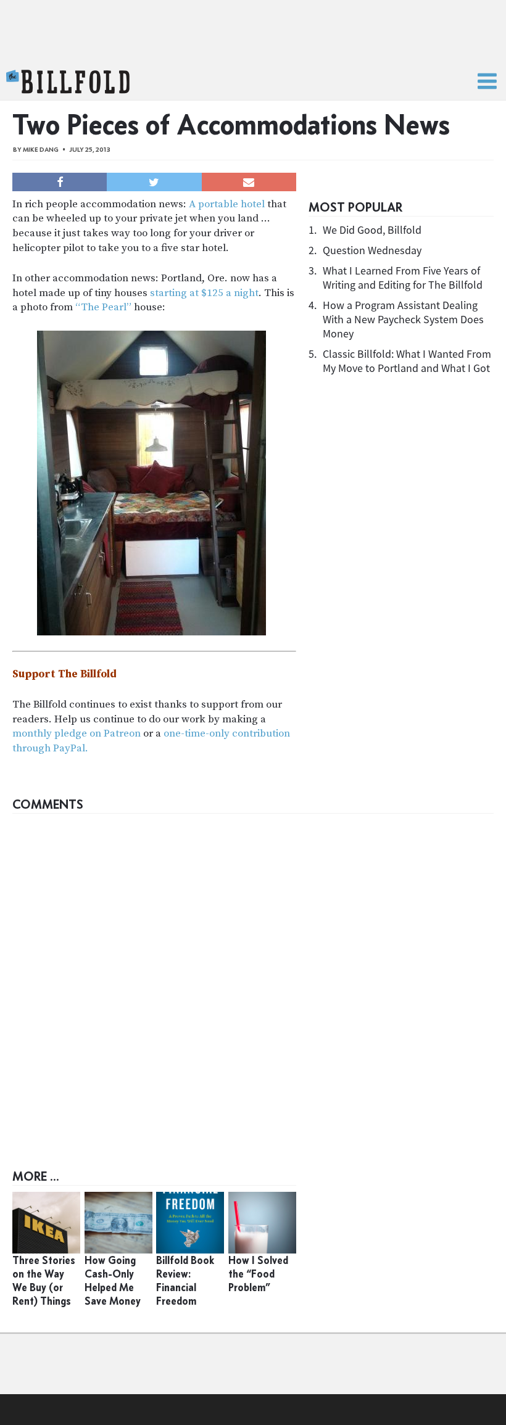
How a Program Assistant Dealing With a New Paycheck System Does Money (403, 319)
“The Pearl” (103, 307)
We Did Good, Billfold (372, 230)
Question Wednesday (372, 250)
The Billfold (68, 82)
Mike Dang (41, 150)
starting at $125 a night (204, 293)
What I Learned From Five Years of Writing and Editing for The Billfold (403, 277)
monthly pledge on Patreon (76, 733)
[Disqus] (253, 974)
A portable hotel (227, 204)
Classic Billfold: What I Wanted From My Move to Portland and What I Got (407, 361)
